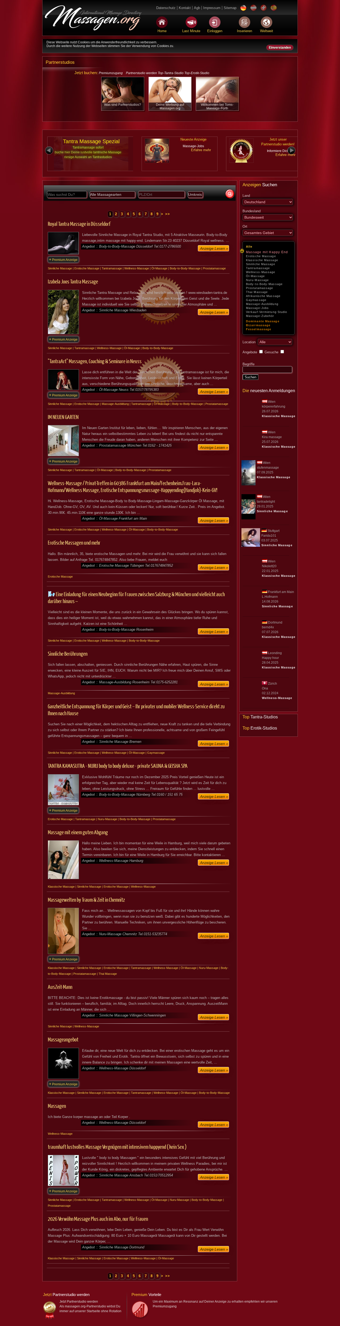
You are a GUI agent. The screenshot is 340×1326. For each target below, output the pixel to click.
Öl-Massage (255, 276)
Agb (197, 8)
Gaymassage (256, 300)
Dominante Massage (262, 321)
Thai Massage (257, 292)
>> (167, 214)
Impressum (211, 8)
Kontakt (185, 8)
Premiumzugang (111, 73)
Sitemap (230, 8)
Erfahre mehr (201, 150)
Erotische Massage (261, 256)
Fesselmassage (258, 329)
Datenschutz (166, 8)
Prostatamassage (259, 288)
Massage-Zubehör (260, 315)
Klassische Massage (262, 260)
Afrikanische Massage (263, 296)
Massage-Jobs (257, 308)
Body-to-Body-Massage (264, 284)
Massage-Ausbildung (262, 304)
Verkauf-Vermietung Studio (266, 312)
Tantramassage (258, 268)
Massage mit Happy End (267, 252)
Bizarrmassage (258, 325)
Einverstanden (280, 47)
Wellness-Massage (260, 272)
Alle (249, 246)
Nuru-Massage (257, 280)
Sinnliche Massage (260, 264)
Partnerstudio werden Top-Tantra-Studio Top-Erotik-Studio (167, 73)
